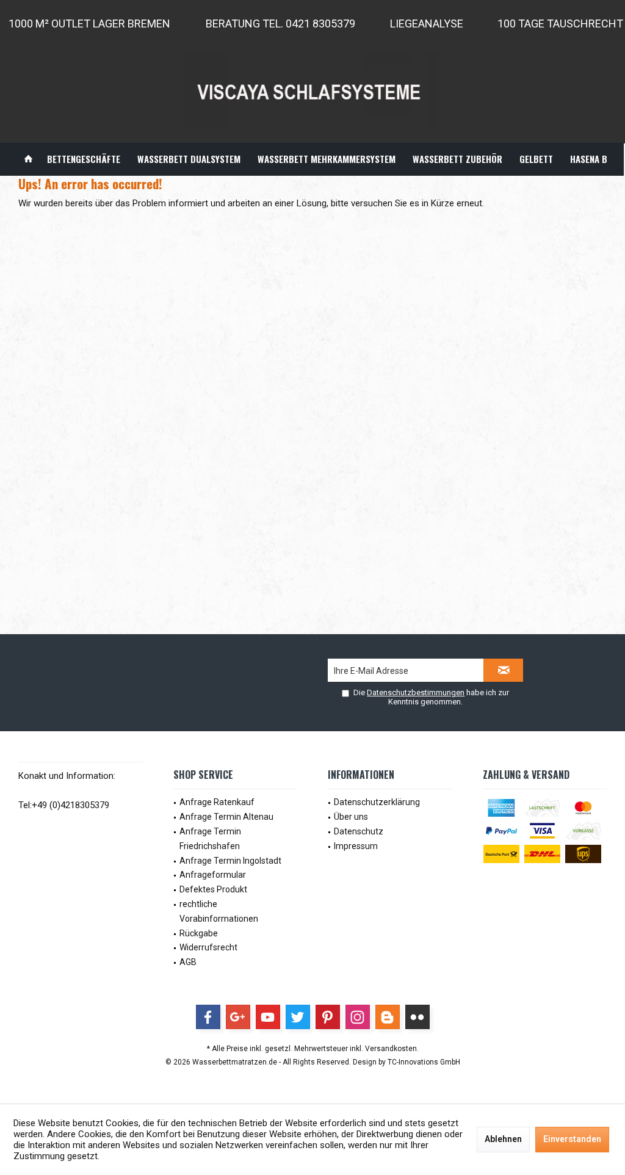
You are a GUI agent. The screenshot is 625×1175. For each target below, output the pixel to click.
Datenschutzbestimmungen (415, 692)
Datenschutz (358, 831)
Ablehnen (503, 1139)
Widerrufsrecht (208, 947)
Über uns (351, 817)
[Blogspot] (387, 1017)
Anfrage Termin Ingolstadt (230, 861)
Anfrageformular (212, 875)
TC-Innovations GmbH (424, 1062)
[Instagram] (357, 1017)
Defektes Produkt (213, 889)
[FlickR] (417, 1017)
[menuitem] (28, 159)
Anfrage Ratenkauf (217, 802)
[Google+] (238, 1017)
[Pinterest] (328, 1017)
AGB (188, 962)
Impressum (356, 846)
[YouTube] (268, 1017)
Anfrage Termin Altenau (226, 817)
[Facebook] (208, 1017)
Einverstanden (572, 1139)
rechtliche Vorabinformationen (218, 911)
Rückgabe (198, 933)
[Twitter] (298, 1017)
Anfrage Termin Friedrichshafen (210, 838)
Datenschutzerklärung (377, 802)
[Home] (28, 159)
